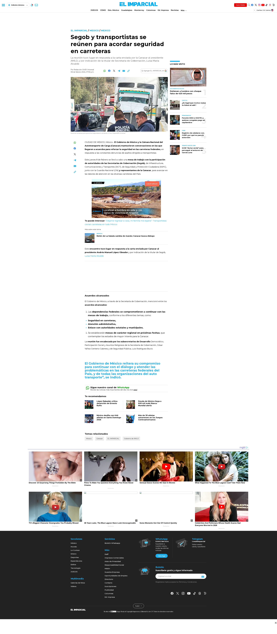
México (74, 543)
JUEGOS (94, 10)
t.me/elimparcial (198, 541)
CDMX (103, 10)
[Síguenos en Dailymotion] (273, 4)
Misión (107, 568)
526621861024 (162, 541)
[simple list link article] (188, 78)
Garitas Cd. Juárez (264, 10)
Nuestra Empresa (112, 572)
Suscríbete (240, 5)
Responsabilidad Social (114, 565)
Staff (106, 554)
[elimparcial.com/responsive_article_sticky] (275, 622)
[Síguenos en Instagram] (259, 4)
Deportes (75, 557)
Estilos (73, 564)
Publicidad (109, 590)
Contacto (108, 583)
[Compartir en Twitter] (114, 71)
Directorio (109, 579)
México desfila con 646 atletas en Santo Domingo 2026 (109, 417)
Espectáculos (76, 561)
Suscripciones (110, 586)
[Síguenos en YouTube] (263, 4)
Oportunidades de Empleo (116, 576)
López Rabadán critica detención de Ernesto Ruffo (107, 403)
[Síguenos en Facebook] (252, 4)
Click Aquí (161, 556)
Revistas (175, 10)
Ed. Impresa (163, 10)
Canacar (100, 439)
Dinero (73, 554)
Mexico (94, 30)
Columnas (151, 10)
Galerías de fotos (78, 583)
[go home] (78, 609)
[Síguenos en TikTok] (266, 4)
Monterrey (139, 10)
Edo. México (113, 10)
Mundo (74, 547)
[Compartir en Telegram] (118, 71)
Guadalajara (126, 10)
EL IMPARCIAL (113, 439)
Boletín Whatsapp (112, 543)
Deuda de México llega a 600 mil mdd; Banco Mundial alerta (149, 403)
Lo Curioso (75, 550)
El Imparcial (79, 30)
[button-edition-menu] (255, 10)
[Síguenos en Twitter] (256, 4)
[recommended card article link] (89, 238)
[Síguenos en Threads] (270, 4)
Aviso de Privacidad (113, 561)
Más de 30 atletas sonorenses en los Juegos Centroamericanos (150, 417)
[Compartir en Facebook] (109, 71)
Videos (73, 586)
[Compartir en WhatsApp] (104, 71)
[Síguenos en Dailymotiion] (205, 593)
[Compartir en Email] (123, 71)
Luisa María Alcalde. (94, 256)
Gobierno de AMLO (131, 439)
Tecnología (75, 568)
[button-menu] (3, 5)
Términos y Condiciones (188, 582)
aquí (135, 390)
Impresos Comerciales (114, 558)
